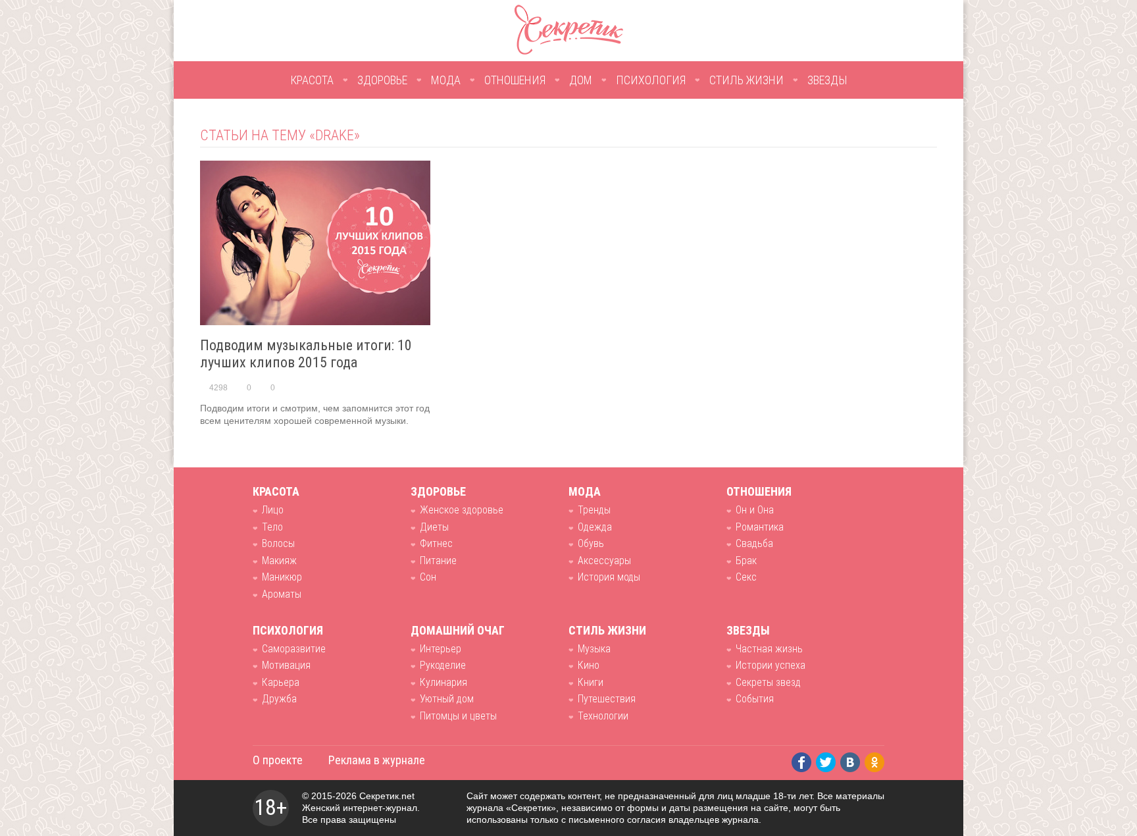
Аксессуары (604, 560)
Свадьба (754, 543)
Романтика (760, 527)
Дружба (279, 698)
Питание (438, 560)
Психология (651, 80)
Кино (588, 665)
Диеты (434, 527)
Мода (446, 80)
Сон (428, 577)
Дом (580, 80)
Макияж (279, 560)
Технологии (603, 716)
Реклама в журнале (376, 760)
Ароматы (281, 594)
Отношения (514, 80)
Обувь (591, 543)
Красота (312, 80)
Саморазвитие (294, 648)
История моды (609, 577)
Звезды (827, 80)
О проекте (278, 760)
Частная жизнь (769, 648)
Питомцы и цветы (458, 716)
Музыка (594, 648)
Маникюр (282, 577)
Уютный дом (447, 698)
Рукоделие (443, 665)
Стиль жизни (746, 80)
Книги (590, 682)
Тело (272, 527)
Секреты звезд (768, 682)
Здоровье (382, 80)
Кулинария (443, 682)
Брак (746, 560)
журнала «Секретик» (511, 807)
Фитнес (436, 543)
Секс (746, 577)
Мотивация (286, 665)
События (755, 698)
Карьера (280, 682)
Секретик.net (387, 796)
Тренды (594, 510)
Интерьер (440, 648)
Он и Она (755, 510)
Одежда (595, 527)
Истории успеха (770, 665)
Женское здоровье (461, 510)
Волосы (278, 543)
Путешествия (607, 698)
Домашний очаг (458, 630)
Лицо (273, 510)
